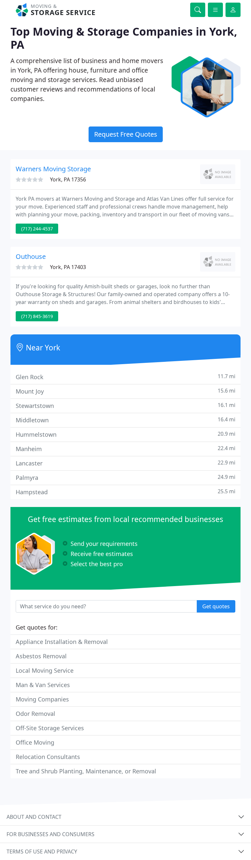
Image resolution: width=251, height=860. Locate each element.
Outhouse (31, 256)
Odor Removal (35, 713)
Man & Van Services (43, 685)
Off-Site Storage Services (50, 728)
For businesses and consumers (50, 834)
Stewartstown (125, 405)
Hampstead (125, 492)
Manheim (125, 449)
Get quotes (216, 606)
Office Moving (35, 742)
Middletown (125, 420)
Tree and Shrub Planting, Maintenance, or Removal (86, 771)
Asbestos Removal (41, 656)
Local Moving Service (45, 670)
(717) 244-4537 (37, 229)
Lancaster (125, 463)
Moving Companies (42, 699)
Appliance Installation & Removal (62, 642)
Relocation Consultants (48, 757)
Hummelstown (125, 434)
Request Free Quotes (125, 134)
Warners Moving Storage (53, 168)
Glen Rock (125, 377)
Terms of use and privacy (42, 851)
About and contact (34, 816)
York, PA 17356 (68, 179)
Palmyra (125, 477)
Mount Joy (125, 391)
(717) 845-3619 (37, 316)
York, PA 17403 (68, 267)
